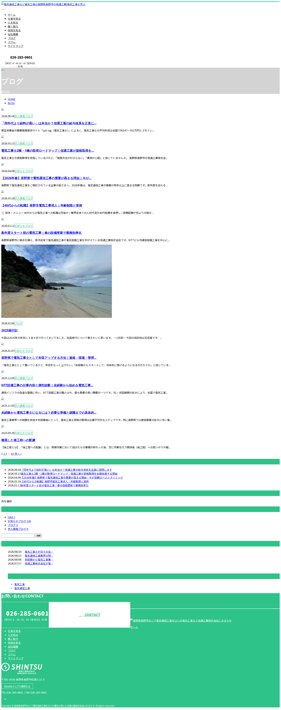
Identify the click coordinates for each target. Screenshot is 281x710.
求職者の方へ (12, 70)
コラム (12, 42)
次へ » (18, 454)
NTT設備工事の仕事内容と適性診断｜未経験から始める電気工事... (47, 385)
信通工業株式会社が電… (39, 563)
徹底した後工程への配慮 (18, 440)
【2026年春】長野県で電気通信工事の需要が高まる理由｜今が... (46, 178)
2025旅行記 (9, 330)
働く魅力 (13, 26)
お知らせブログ (23, 171)
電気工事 (19, 584)
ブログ (12, 38)
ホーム (12, 15)
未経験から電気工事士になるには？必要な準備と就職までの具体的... (48, 412)
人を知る (13, 22)
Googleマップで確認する (17, 686)
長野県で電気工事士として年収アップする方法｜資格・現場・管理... (48, 358)
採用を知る (14, 30)
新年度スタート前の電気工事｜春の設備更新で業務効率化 (41, 233)
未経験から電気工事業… (39, 559)
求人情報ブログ (23, 116)
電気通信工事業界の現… (39, 556)
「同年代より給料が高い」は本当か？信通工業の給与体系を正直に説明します (66, 470)
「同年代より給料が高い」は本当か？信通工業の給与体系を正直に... (48, 123)
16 (12, 454)
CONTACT (92, 614)
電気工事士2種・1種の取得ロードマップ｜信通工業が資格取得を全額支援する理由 (69, 474)
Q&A (11, 517)
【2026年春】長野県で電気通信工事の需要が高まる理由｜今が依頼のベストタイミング (72, 477)
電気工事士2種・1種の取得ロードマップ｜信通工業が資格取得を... (47, 150)
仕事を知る (14, 19)
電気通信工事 (22, 588)
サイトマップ (15, 46)
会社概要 (13, 34)
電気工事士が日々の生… (39, 552)
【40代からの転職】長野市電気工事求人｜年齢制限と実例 (41, 205)
